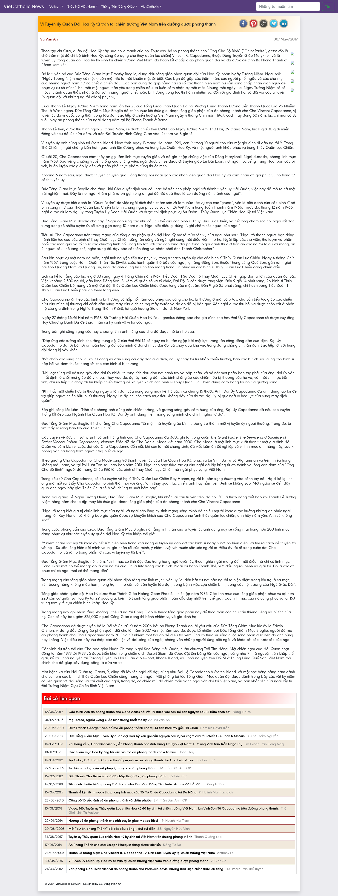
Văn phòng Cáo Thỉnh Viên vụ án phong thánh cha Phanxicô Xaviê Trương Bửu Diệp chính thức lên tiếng (146, 869)
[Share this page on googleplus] (263, 23)
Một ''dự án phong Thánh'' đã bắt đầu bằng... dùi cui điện (112, 829)
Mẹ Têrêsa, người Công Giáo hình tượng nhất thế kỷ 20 (110, 720)
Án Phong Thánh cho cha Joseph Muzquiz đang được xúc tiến (115, 845)
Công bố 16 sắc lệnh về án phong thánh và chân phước (110, 800)
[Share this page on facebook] (243, 23)
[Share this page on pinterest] (253, 23)
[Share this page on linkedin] (283, 23)
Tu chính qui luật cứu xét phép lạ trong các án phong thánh (112, 768)
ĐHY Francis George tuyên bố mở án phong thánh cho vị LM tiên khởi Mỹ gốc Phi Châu (133, 728)
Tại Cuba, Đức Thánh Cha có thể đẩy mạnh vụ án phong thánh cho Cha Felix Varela (131, 760)
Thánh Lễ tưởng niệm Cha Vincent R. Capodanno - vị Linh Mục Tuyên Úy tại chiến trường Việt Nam (142, 853)
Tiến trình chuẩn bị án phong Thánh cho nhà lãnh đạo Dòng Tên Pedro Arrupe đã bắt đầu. (136, 784)
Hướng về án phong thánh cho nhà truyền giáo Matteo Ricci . (114, 820)
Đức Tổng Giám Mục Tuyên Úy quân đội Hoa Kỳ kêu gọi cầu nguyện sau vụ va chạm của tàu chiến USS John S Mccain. (157, 736)
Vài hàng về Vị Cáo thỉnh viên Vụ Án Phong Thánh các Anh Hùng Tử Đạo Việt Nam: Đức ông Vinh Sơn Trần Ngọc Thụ (155, 744)
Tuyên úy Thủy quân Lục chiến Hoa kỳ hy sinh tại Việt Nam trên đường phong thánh (130, 837)
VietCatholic (150, 6)
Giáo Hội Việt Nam (81, 6)
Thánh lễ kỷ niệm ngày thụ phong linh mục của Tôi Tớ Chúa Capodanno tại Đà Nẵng (133, 792)
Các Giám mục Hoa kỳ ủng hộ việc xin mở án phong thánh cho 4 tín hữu (122, 752)
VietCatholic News (24, 6)
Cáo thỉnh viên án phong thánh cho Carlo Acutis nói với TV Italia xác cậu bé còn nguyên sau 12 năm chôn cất (149, 712)
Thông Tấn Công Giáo (118, 6)
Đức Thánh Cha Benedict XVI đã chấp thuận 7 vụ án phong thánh (117, 776)
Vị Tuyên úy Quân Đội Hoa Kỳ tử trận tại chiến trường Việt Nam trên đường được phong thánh (138, 861)
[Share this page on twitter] (273, 23)
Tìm (328, 6)
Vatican (54, 6)
